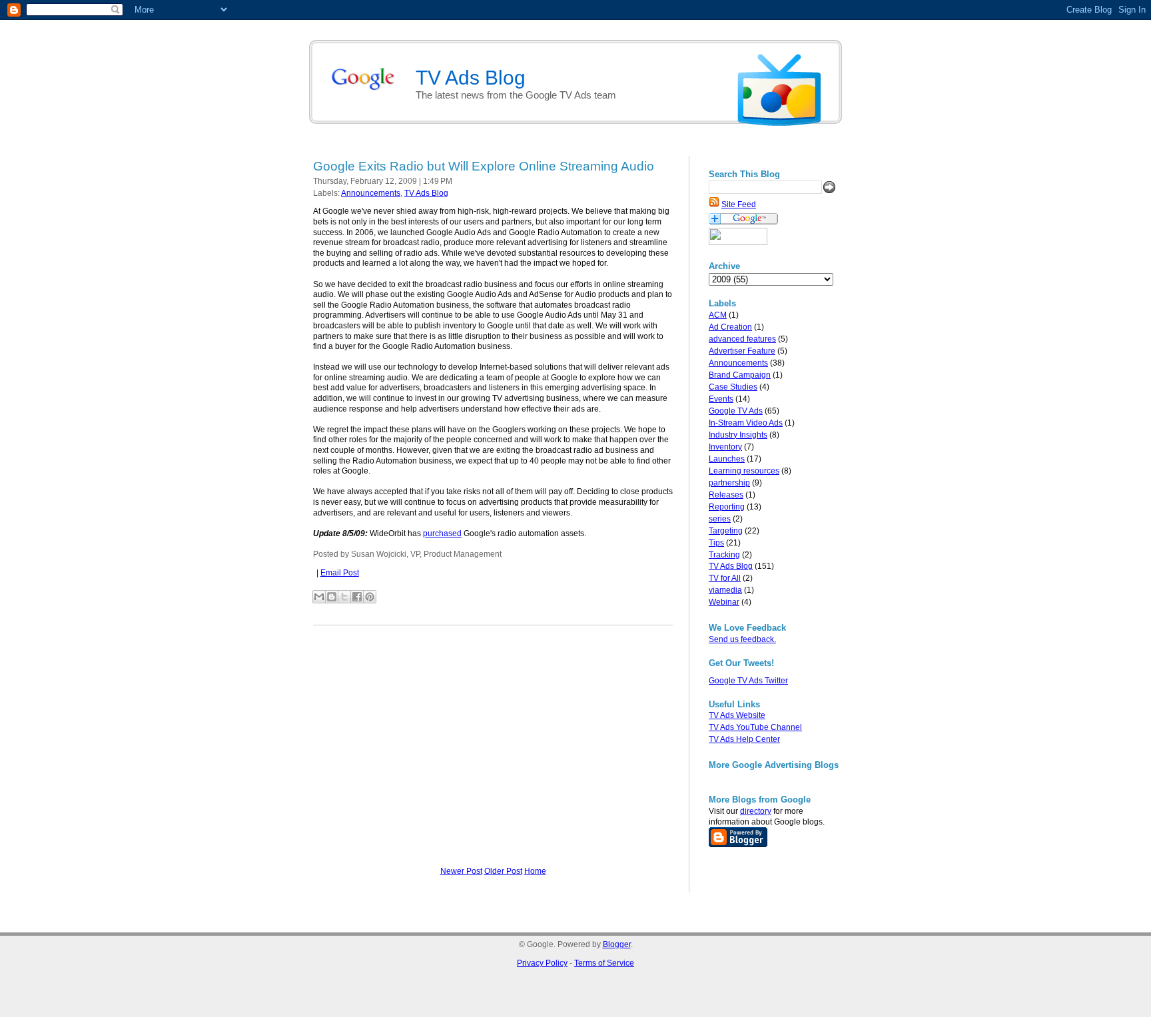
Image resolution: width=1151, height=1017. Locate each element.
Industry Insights (738, 435)
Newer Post (461, 871)
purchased (442, 533)
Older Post (503, 871)
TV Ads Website (737, 715)
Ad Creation (730, 327)
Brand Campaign (740, 375)
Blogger (617, 944)
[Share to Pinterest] (369, 596)
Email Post (339, 572)
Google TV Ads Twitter (748, 680)
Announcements (738, 363)
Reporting (727, 506)
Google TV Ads (736, 411)
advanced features (742, 339)
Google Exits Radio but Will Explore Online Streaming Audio (483, 166)
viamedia (725, 590)
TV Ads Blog (731, 566)
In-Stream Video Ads (746, 423)
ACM (718, 315)
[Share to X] (344, 596)
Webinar (724, 602)
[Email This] (319, 596)
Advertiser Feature (742, 351)
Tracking (724, 554)
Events (721, 399)
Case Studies (733, 387)
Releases (726, 495)
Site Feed (738, 204)
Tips (716, 542)
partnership (729, 483)
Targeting (726, 530)
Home (535, 871)
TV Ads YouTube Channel (755, 727)
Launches (727, 459)
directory (755, 811)
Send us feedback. (742, 639)
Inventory (725, 447)
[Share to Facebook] (357, 596)
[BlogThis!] (331, 596)
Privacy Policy (542, 963)
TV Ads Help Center (744, 739)
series (720, 518)
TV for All (725, 578)
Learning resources (744, 471)
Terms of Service (604, 963)
